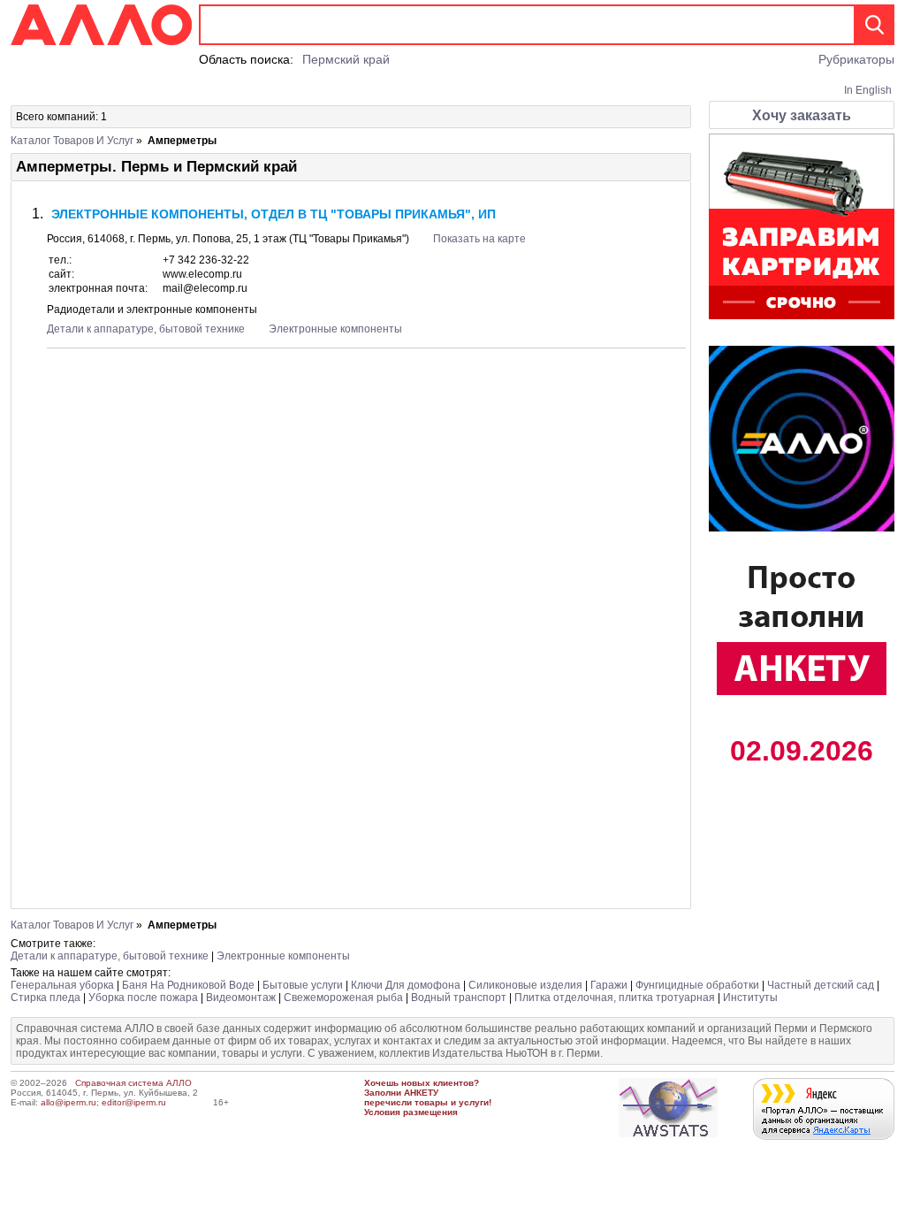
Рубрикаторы (856, 59)
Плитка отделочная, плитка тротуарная (614, 997)
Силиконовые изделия (525, 985)
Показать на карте (479, 239)
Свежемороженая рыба (343, 997)
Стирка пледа (45, 997)
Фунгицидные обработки (697, 985)
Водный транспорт (458, 997)
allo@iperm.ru (68, 1102)
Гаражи (608, 985)
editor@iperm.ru (134, 1102)
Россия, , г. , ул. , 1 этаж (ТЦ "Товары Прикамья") (229, 239)
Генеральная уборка (62, 985)
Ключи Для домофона (405, 985)
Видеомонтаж (241, 997)
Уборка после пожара (143, 997)
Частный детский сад (820, 985)
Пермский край (346, 59)
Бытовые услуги (302, 985)
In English (868, 90)
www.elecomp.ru (202, 274)
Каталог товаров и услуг (72, 140)
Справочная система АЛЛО (133, 1083)
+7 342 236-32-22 (206, 260)
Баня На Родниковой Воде (188, 985)
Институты (750, 997)
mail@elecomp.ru (205, 288)
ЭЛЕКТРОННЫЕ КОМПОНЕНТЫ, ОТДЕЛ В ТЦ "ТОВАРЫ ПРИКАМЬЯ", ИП (273, 214)
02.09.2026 (801, 751)
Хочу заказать (801, 115)
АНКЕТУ (421, 1092)
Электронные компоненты (335, 329)
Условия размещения (411, 1112)
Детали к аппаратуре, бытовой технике (146, 329)
